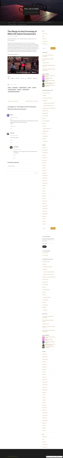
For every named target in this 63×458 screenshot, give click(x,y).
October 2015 (44, 180)
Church (10, 84)
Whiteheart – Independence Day (13, 101)
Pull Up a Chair (31, 9)
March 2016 (44, 170)
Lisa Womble (15, 36)
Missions (34, 87)
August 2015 (44, 185)
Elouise (11, 114)
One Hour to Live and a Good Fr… (50, 86)
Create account (44, 33)
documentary (15, 87)
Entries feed (44, 38)
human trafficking (22, 87)
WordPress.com (44, 43)
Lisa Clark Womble (45, 252)
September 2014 (45, 213)
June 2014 (44, 221)
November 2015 (45, 384)
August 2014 (44, 216)
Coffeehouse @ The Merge (46, 266)
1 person (14, 126)
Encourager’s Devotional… (49, 78)
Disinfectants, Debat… (48, 82)
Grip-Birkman (44, 113)
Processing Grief (48, 22)
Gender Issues (44, 110)
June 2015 (44, 190)
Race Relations (44, 131)
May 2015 (44, 193)
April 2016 (44, 167)
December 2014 (44, 412)
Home (10, 22)
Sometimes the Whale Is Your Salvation (32, 101)
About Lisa (14, 22)
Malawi (29, 87)
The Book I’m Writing (12, 24)
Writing (43, 138)
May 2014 (44, 223)
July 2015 (43, 188)
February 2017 (44, 160)
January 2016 (44, 379)
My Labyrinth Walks (45, 120)
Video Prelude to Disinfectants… (50, 83)
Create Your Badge (45, 255)
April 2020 (44, 155)
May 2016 (44, 165)
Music (43, 118)
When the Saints (26, 89)
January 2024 (44, 147)
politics (43, 123)
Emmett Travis (47, 75)
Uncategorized (44, 136)
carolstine (46, 85)
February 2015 (44, 407)
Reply (11, 128)
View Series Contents (22, 24)
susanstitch (47, 80)
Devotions (44, 100)
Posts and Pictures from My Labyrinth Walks (35, 22)
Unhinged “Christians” (45, 62)
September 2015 (45, 183)
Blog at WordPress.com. (12, 456)
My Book (44, 141)
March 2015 (44, 198)
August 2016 (44, 162)
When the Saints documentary (13, 91)
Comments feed (44, 41)
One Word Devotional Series (47, 105)
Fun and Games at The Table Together (48, 108)
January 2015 (44, 203)
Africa (9, 87)
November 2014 (45, 208)
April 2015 (44, 195)
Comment (35, 172)
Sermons (43, 133)
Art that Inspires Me (45, 92)
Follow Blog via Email (46, 236)
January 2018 (44, 157)
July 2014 (43, 218)
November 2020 (45, 152)
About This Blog (21, 22)
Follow (44, 246)
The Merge (19, 38)
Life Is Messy (14, 84)
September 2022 (45, 356)
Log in (43, 36)
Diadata (46, 339)
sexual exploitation (12, 89)
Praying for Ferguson (46, 128)
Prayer (43, 294)
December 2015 (44, 175)
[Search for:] (48, 48)
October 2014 (44, 211)
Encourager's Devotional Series (48, 271)
